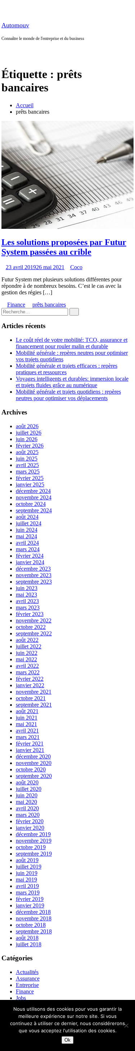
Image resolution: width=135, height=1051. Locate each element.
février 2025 (30, 478)
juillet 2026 (28, 433)
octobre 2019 (31, 847)
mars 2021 (28, 737)
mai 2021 (26, 724)
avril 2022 (27, 666)
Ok (67, 1040)
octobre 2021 (31, 698)
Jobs (21, 998)
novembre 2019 (33, 841)
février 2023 (30, 614)
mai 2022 (26, 659)
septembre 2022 (34, 633)
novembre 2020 (33, 763)
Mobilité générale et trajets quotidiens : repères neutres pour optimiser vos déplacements (68, 395)
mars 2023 (28, 607)
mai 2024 (26, 536)
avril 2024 (27, 543)
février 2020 (30, 821)
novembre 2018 (33, 918)
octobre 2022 (31, 627)
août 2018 (27, 938)
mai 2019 (26, 879)
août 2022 (27, 640)
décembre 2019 (33, 834)
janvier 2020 (30, 828)
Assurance (28, 978)
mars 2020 (28, 815)
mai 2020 (26, 802)
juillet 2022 (28, 646)
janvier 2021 (30, 750)
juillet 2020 (28, 789)
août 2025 (27, 452)
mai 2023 (26, 595)
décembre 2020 (33, 756)
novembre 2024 (33, 497)
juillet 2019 (28, 867)
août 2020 (27, 782)
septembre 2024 (34, 510)
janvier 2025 (30, 484)
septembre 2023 (34, 582)
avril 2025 (27, 465)
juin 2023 (26, 588)
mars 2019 (28, 892)
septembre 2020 (34, 776)
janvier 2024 (30, 562)
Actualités (27, 972)
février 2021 (30, 743)
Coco (76, 267)
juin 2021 (26, 718)
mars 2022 (28, 672)
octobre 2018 (31, 925)
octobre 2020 (31, 769)
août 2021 (27, 711)
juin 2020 (26, 795)
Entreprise (27, 985)
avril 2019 (27, 886)
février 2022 (30, 679)
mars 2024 (28, 549)
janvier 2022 (30, 685)
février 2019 (30, 899)
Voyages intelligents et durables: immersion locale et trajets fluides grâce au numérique (72, 382)
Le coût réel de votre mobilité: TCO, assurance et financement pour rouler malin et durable (71, 343)
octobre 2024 (31, 504)
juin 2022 (26, 653)
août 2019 (27, 860)
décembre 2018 (33, 912)
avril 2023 (27, 601)
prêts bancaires (49, 305)
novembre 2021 (33, 692)
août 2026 (27, 426)
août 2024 (27, 517)
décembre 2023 (33, 569)
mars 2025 (28, 471)
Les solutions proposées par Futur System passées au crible (63, 247)
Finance (16, 305)
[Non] (126, 1025)
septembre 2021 (34, 705)
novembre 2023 (33, 575)
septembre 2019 (34, 854)
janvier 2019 (30, 905)
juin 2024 (26, 530)
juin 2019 (26, 873)
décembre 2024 (33, 491)
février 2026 (30, 446)
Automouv (15, 25)
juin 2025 (26, 459)
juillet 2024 (28, 523)
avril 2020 (27, 808)
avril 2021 (27, 731)
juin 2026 (26, 439)
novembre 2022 (33, 620)
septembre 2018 (34, 931)
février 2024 (30, 556)
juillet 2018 (28, 944)
